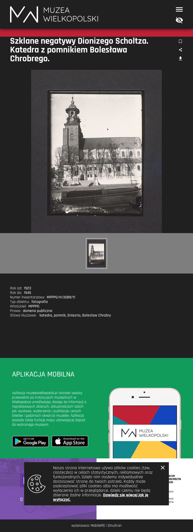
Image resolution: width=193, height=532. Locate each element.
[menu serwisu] (179, 9)
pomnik (60, 315)
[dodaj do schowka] (180, 41)
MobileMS (98, 525)
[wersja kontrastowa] (178, 20)
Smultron (115, 525)
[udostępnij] (180, 50)
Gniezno (73, 315)
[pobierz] (180, 59)
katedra (45, 315)
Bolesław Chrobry (96, 315)
